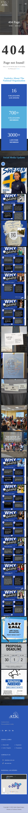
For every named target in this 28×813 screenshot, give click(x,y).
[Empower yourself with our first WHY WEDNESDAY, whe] (14, 603)
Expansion (18, 745)
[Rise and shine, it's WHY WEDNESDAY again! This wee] (14, 577)
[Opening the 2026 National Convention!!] (14, 418)
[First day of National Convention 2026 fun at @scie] (14, 445)
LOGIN (4, 1)
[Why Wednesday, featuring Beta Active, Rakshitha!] (14, 207)
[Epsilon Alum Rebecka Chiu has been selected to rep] (14, 180)
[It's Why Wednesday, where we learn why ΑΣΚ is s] (14, 471)
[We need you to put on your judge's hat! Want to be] (14, 682)
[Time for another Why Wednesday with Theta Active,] (14, 497)
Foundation (19, 748)
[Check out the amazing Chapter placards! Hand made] (14, 392)
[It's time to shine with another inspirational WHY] (14, 550)
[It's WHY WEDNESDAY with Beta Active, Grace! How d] (14, 312)
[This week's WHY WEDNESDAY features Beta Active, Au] (14, 286)
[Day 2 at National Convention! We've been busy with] (14, 365)
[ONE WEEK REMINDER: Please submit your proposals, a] (14, 656)
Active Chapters (6, 748)
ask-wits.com (8, 763)
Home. (18, 68)
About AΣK (5, 745)
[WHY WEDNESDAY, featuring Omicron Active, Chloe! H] (14, 260)
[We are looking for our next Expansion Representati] (14, 233)
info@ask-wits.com (9, 760)
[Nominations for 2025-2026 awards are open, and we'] (14, 630)
